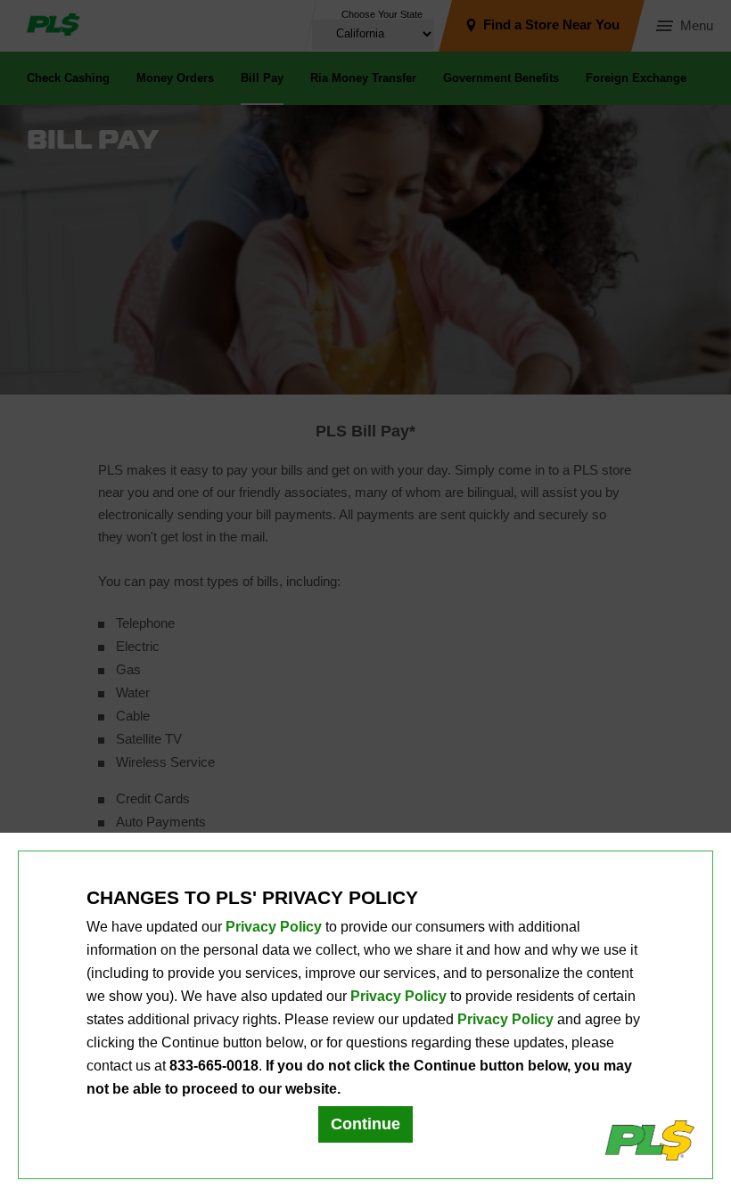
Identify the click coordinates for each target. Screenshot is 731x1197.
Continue (365, 1124)
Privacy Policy (274, 926)
